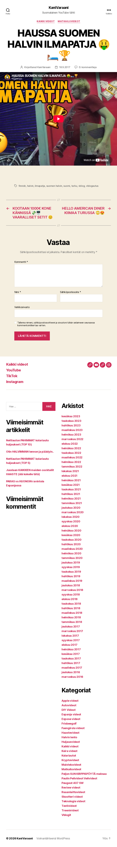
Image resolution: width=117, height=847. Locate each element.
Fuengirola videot (73, 728)
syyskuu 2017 (71, 640)
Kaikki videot (46, 21)
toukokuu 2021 (71, 489)
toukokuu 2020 (72, 539)
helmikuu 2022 (71, 462)
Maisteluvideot (71, 764)
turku (74, 185)
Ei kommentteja (87, 67)
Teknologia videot (73, 801)
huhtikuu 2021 (71, 494)
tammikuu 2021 (72, 503)
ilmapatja (40, 185)
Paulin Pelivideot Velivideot (79, 778)
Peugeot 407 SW (73, 783)
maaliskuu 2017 (72, 667)
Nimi (17, 292)
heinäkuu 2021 (71, 480)
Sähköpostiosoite (70, 292)
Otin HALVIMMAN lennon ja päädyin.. (30, 451)
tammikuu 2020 (72, 558)
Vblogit (66, 815)
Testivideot (69, 805)
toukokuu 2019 (71, 571)
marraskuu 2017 (72, 631)
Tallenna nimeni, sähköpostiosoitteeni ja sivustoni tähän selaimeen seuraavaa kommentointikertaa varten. (56, 324)
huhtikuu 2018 (71, 608)
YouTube (13, 370)
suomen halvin (54, 185)
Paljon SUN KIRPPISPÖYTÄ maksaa (84, 773)
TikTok (11, 376)
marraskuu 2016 (72, 676)
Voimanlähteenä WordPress (53, 838)
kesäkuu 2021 (71, 484)
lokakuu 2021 (70, 471)
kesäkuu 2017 (71, 654)
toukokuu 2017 (71, 658)
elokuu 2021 (69, 475)
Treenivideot (70, 810)
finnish (22, 185)
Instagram (14, 381)
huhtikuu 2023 (71, 425)
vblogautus (92, 185)
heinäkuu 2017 (71, 649)
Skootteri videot (72, 796)
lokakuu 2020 (71, 516)
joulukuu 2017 (71, 626)
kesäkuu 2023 (71, 416)
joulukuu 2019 (71, 562)
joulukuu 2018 (71, 585)
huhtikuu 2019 (71, 576)
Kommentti (21, 262)
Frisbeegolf (69, 723)
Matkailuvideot (69, 21)
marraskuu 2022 (72, 439)
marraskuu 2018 (72, 590)
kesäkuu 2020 (71, 535)
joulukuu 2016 (71, 672)
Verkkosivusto (22, 307)
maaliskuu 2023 (72, 430)
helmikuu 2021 (71, 498)
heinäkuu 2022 (71, 448)
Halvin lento (69, 737)
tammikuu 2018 (72, 622)
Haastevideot (70, 732)
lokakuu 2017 (70, 635)
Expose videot (71, 719)
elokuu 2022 (70, 443)
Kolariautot (69, 755)
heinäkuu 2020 (71, 530)
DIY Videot (68, 709)
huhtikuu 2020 (71, 544)
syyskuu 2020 (71, 521)
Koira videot (69, 751)
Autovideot (69, 705)
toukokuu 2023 (71, 420)
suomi (66, 185)
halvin (30, 185)
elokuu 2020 (70, 526)
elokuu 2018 (70, 599)
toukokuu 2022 (71, 452)
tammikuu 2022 (72, 466)
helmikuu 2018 (71, 617)
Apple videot (70, 700)
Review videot (71, 787)
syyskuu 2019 (71, 567)
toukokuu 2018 (71, 603)
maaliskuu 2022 (72, 457)
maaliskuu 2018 (72, 612)
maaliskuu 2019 (72, 580)
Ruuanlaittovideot (73, 792)
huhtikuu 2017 (71, 663)
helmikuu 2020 (71, 553)
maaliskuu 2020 (72, 548)
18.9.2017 (64, 67)
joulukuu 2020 (71, 507)
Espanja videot (71, 714)
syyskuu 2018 (71, 594)
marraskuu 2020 (73, 512)
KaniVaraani (58, 7)
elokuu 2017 (69, 644)
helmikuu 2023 (71, 434)
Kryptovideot (70, 760)
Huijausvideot (71, 741)
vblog (81, 185)
